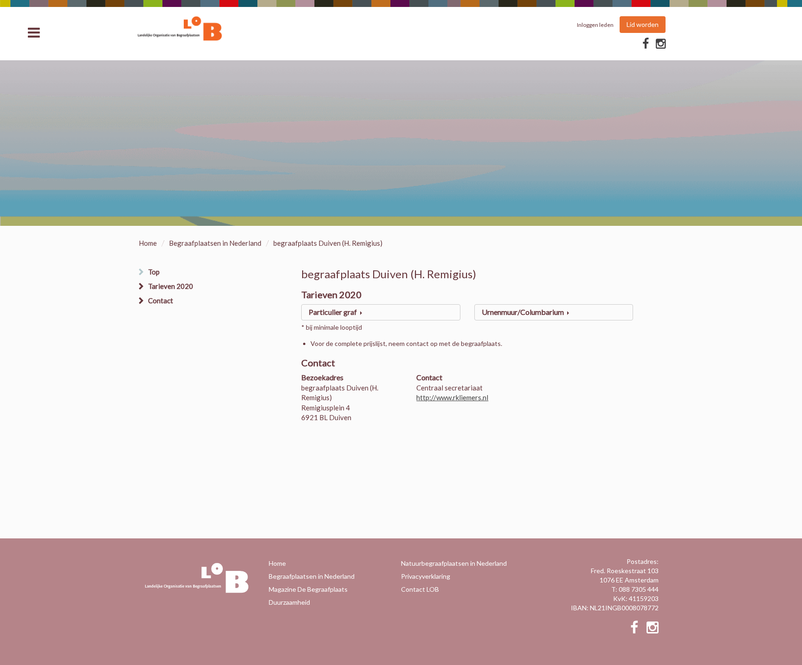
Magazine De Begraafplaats (308, 589)
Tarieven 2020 (170, 286)
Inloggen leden (595, 24)
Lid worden (643, 24)
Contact (160, 300)
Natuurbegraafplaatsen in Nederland (454, 563)
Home (148, 243)
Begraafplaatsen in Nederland (215, 243)
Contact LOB (420, 589)
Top (154, 272)
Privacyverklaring (425, 576)
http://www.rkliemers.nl (452, 397)
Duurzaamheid (289, 602)
